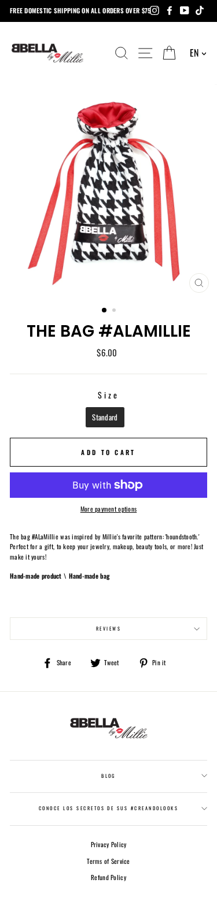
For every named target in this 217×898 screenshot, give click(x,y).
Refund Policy (108, 877)
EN (194, 52)
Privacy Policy (109, 844)
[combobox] (198, 53)
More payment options (108, 508)
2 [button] (115, 311)
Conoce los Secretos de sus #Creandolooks (108, 807)
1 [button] (105, 311)
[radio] (105, 417)
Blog (108, 775)
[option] (108, 191)
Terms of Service (108, 861)
